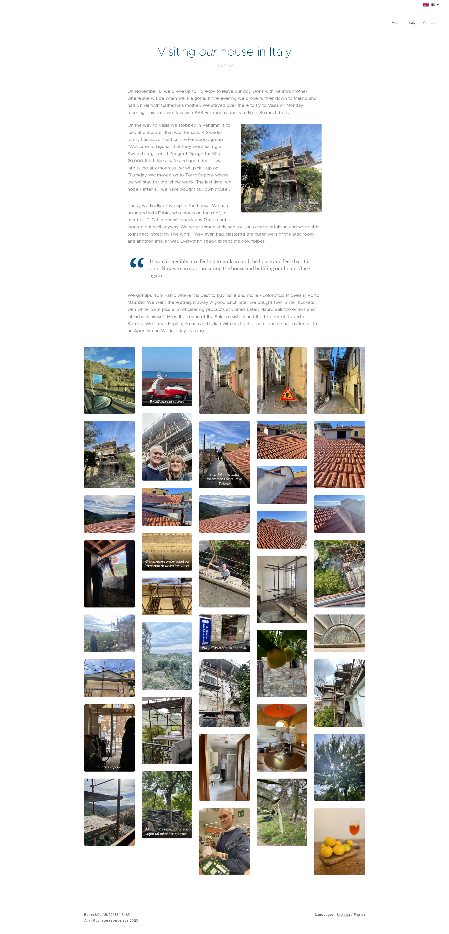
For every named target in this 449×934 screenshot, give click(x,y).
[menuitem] (398, 23)
